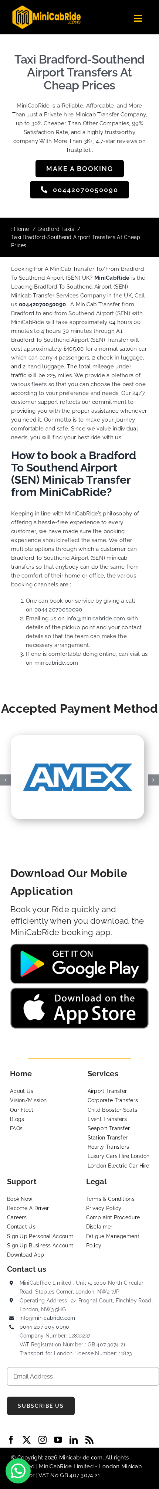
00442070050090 (42, 304)
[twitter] (27, 1440)
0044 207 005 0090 (45, 1327)
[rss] (89, 1440)
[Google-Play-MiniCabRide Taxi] (79, 946)
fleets (39, 384)
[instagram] (42, 1440)
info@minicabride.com (96, 618)
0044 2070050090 (58, 609)
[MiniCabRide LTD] (46, 8)
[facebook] (11, 1440)
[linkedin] (74, 1440)
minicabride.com (56, 663)
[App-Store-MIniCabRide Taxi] (79, 990)
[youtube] (58, 1440)
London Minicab (120, 1466)
